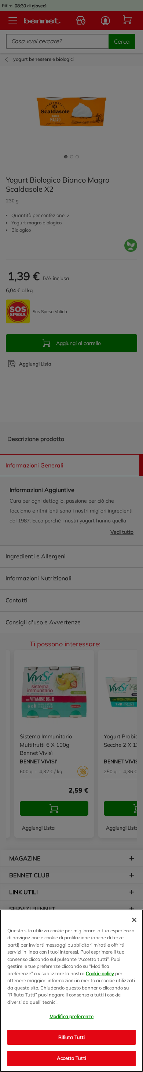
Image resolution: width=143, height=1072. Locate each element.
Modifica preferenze (72, 1016)
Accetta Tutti (71, 1058)
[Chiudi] (134, 920)
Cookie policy (100, 973)
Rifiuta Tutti (71, 1037)
